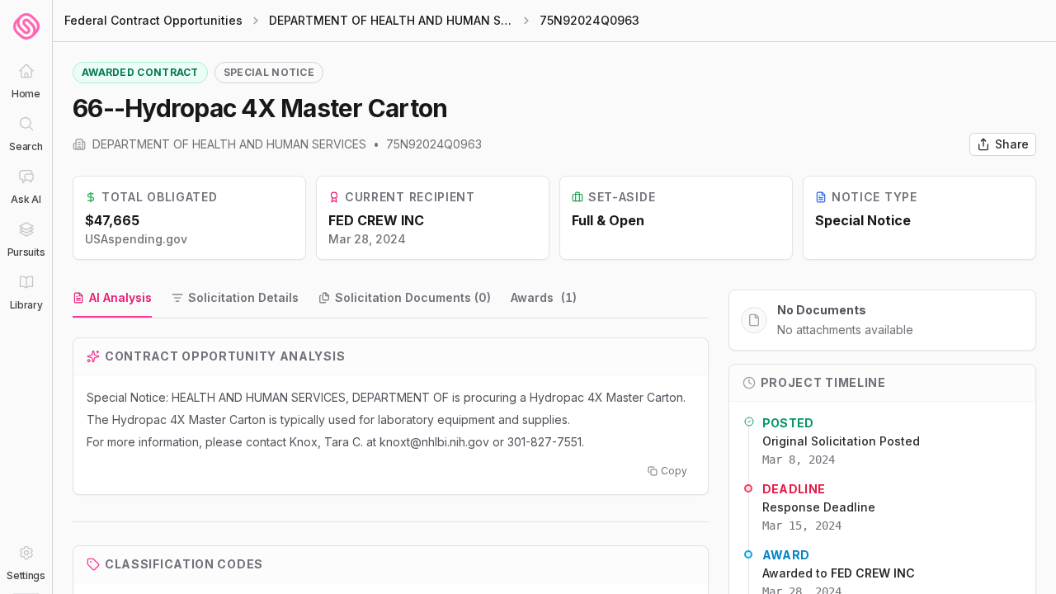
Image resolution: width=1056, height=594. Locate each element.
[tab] (112, 299)
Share (1012, 144)
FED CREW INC (376, 220)
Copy (674, 470)
